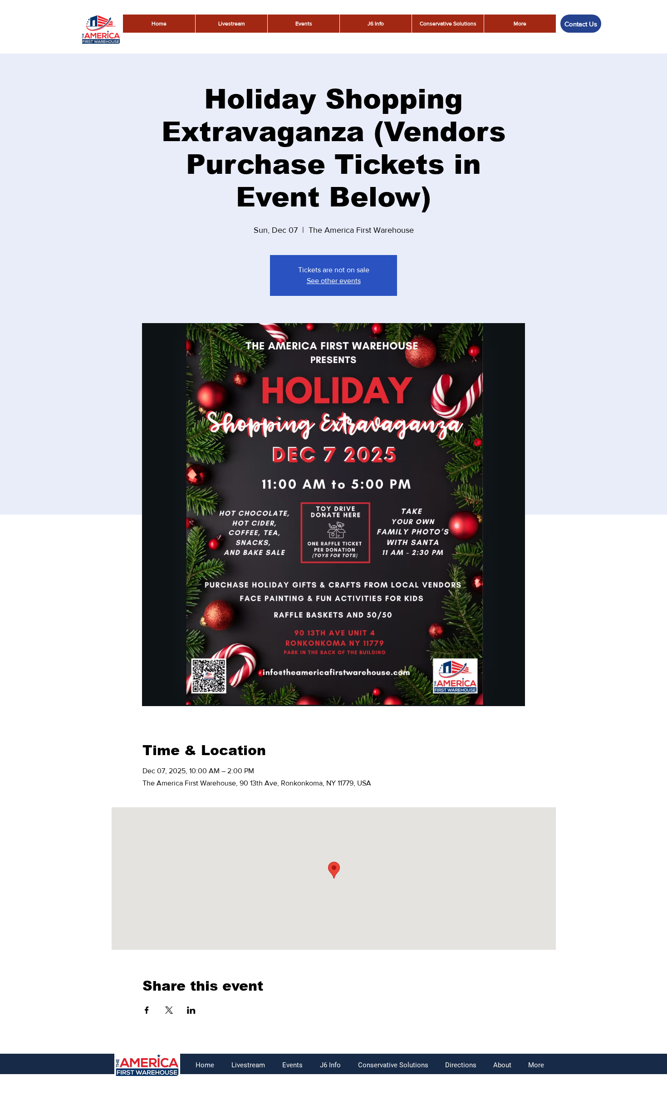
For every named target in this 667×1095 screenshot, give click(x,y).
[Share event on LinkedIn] (191, 1010)
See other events (334, 281)
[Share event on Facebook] (146, 1010)
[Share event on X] (169, 1010)
